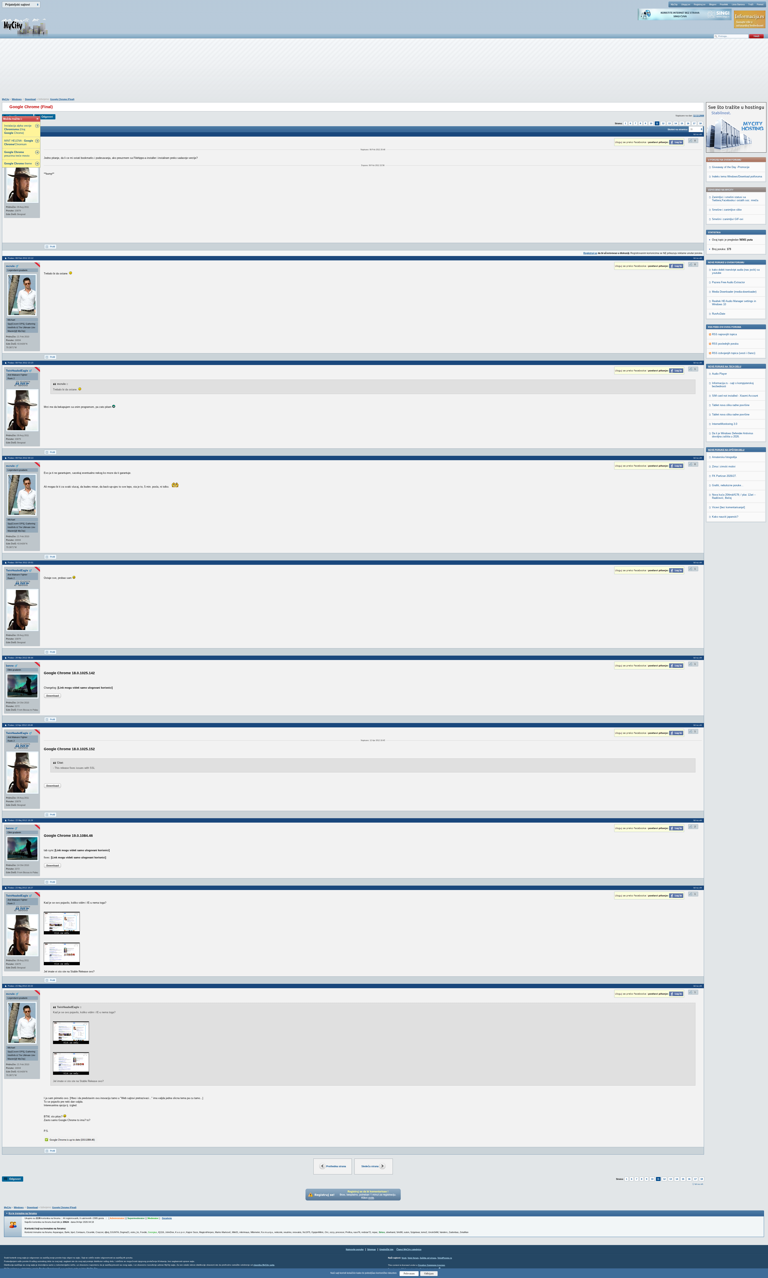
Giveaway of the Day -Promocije (730, 167)
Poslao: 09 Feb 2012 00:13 (20, 458)
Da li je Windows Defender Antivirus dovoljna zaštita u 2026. (732, 435)
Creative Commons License (431, 1265)
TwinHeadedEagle (17, 370)
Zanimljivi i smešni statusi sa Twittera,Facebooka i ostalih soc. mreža (735, 199)
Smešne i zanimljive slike (727, 209)
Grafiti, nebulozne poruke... (727, 485)
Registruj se (699, 4)
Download (30, 99)
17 (694, 123)
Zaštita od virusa (428, 1258)
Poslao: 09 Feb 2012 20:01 (20, 562)
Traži (750, 4)
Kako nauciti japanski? (725, 516)
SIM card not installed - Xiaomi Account (735, 395)
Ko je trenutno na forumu (23, 1213)
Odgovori (47, 116)
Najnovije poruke (355, 1249)
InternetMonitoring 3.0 (724, 423)
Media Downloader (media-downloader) (734, 291)
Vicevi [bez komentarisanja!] (728, 507)
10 (651, 123)
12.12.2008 (698, 115)
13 (669, 123)
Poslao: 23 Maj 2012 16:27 (20, 888)
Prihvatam (409, 1273)
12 (663, 123)
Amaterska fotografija (724, 457)
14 (675, 123)
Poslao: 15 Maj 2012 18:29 (20, 820)
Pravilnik (724, 4)
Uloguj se (685, 4)
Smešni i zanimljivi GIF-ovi (727, 219)
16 (688, 123)
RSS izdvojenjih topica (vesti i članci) (733, 353)
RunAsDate (718, 313)
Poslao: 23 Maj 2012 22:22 (20, 986)
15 (682, 123)
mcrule (10, 266)
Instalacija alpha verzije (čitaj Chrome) (17, 129)
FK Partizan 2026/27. (724, 475)
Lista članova (738, 4)
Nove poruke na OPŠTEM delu (726, 450)
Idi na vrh (699, 1184)
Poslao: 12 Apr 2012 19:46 (20, 725)
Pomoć (760, 4)
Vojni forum (413, 1258)
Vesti (404, 1258)
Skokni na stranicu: (678, 129)
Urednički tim (386, 1249)
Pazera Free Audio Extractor (728, 282)
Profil (52, 246)
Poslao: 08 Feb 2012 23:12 (20, 258)
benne (10, 665)
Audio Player (719, 373)
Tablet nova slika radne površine (730, 405)
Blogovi (712, 4)
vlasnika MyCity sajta (263, 1265)
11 (657, 123)
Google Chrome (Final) (62, 99)
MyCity (674, 4)
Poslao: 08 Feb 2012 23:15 (20, 363)
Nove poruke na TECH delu (724, 366)
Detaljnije (167, 1218)
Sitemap (371, 1249)
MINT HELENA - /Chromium (18, 142)
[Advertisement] (384, 70)
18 (700, 123)
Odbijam (429, 1273)
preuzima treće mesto (16, 154)
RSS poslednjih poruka (725, 343)
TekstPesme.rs (444, 1258)
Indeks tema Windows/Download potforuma (737, 176)
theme (18, 163)
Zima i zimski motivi (723, 466)
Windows (17, 99)
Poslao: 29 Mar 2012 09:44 (20, 658)
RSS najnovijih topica (724, 334)
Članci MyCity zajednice (408, 1249)
